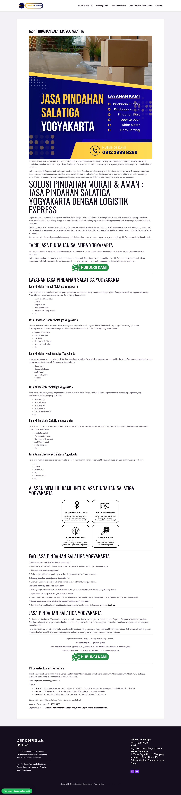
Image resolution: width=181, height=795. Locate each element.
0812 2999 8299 (53, 704)
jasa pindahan (76, 171)
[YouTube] (137, 771)
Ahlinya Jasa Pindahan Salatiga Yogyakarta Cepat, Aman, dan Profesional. (77, 708)
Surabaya (38, 694)
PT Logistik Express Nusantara (46, 668)
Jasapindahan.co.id (113, 784)
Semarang (38, 691)
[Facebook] (132, 771)
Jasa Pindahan (61, 279)
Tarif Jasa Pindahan (49, 245)
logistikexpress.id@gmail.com (47, 681)
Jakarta (37, 688)
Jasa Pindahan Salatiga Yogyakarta (69, 196)
